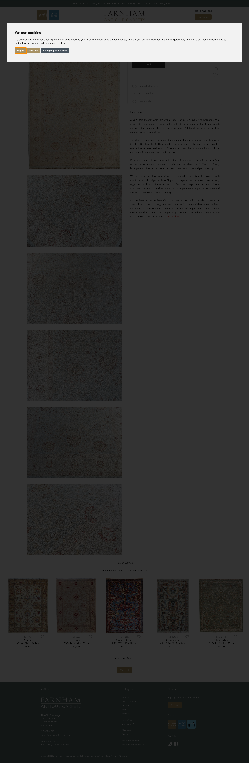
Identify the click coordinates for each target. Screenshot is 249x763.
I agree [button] (20, 50)
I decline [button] (33, 50)
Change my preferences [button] (55, 50)
